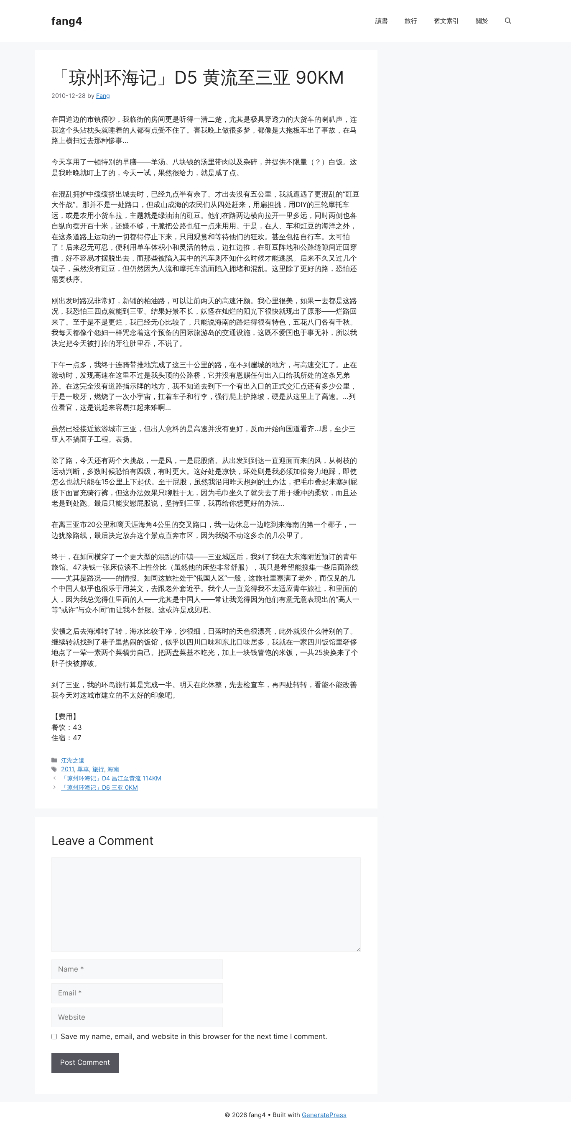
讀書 (381, 21)
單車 (83, 768)
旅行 (411, 21)
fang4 (66, 21)
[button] (508, 20)
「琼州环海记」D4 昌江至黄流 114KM (111, 778)
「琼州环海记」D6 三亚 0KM (99, 787)
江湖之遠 (72, 760)
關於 (482, 21)
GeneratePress (324, 1115)
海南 (113, 768)
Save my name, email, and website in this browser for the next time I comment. (194, 1036)
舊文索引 (446, 21)
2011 (67, 768)
